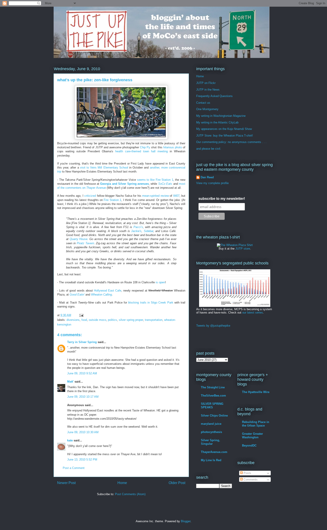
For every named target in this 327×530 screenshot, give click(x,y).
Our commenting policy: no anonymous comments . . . (231, 142)
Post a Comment (74, 468)
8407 (176, 195)
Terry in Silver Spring (82, 342)
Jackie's (136, 231)
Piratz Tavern (85, 243)
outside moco (97, 320)
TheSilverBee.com (213, 395)
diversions (73, 320)
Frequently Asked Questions (214, 96)
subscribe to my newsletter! (221, 198)
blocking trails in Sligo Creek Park (150, 302)
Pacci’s (138, 227)
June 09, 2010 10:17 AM (83, 396)
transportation (153, 320)
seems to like (146, 179)
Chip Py (145, 147)
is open (160, 282)
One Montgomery (207, 109)
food (84, 320)
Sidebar (148, 231)
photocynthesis (211, 432)
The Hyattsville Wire (255, 392)
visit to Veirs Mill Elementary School (104, 167)
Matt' (70, 381)
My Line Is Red (211, 460)
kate (70, 440)
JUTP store (242, 248)
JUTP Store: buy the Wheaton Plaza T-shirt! (224, 135)
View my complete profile (212, 183)
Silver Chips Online (214, 415)
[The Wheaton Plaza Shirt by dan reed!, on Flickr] (235, 245)
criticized (90, 195)
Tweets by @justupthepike (213, 325)
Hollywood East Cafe (107, 290)
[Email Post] (81, 315)
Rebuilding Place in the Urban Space (255, 423)
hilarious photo (172, 147)
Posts (247, 473)
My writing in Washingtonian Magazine (221, 115)
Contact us (203, 102)
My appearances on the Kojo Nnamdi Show (224, 129)
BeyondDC (249, 445)
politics (112, 320)
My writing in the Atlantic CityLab (217, 122)
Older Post (177, 483)
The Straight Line (213, 387)
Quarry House (79, 239)
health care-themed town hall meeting (141, 151)
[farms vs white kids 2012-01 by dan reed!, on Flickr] (234, 306)
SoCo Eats (165, 183)
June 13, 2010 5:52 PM (82, 459)
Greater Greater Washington (252, 435)
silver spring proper (131, 320)
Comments (250, 479)
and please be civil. (208, 148)
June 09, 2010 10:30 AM (83, 432)
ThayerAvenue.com (214, 452)
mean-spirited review (155, 195)
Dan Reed (207, 177)
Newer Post (66, 483)
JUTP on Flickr (206, 83)
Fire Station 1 (164, 179)
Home (122, 483)
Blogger (185, 521)
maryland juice (211, 423)
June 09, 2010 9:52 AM (82, 373)
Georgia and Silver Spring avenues (124, 183)
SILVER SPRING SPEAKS (212, 405)
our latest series (252, 312)
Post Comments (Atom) (130, 494)
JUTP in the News (208, 89)
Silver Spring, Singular (210, 442)
